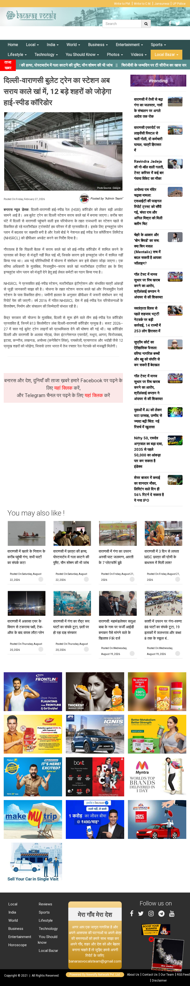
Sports (157, 44)
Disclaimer (159, 980)
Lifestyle (16, 54)
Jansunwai (161, 3)
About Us (133, 974)
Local (31, 44)
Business (96, 44)
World (72, 44)
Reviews (45, 904)
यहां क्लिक (64, 388)
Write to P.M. (122, 3)
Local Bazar (165, 54)
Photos (113, 54)
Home (13, 44)
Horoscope (17, 945)
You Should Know (81, 54)
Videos (137, 54)
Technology (45, 54)
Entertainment (128, 44)
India (51, 44)
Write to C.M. (142, 3)
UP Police (179, 3)
